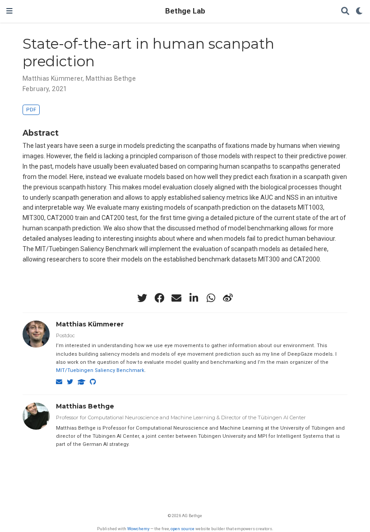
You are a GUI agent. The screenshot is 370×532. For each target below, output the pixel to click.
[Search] (345, 11)
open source (182, 528)
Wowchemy (138, 528)
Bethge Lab (185, 11)
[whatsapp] (210, 298)
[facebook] (159, 298)
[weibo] (228, 298)
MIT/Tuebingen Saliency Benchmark (100, 370)
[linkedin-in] (193, 298)
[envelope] (176, 298)
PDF (31, 110)
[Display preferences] (360, 11)
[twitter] (142, 298)
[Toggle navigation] (9, 11)
